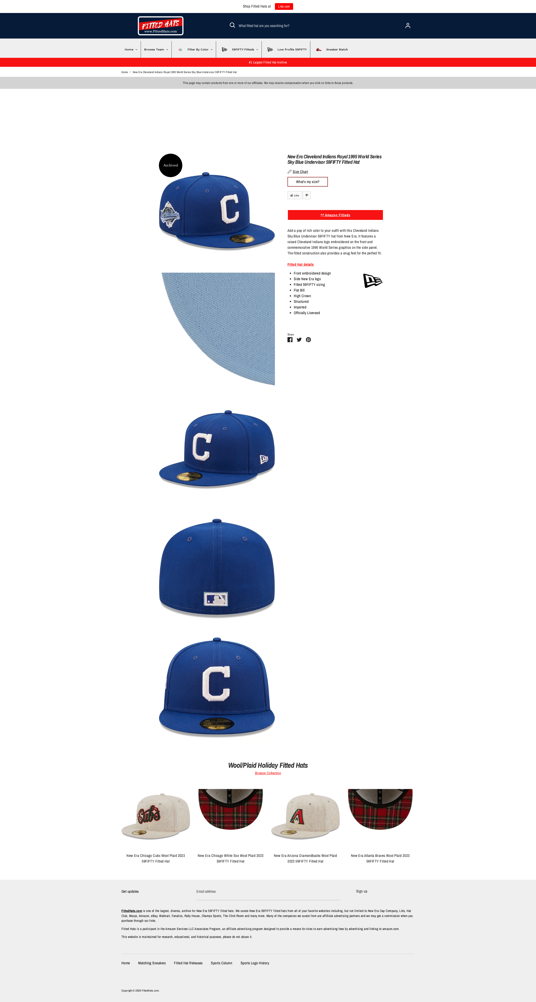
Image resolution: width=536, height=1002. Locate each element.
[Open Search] (232, 25)
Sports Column (221, 963)
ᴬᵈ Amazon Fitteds (335, 215)
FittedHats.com (150, 990)
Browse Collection (268, 773)
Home (125, 963)
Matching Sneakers (152, 963)
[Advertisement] (125, 118)
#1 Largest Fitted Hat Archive (268, 62)
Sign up (361, 891)
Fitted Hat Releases (188, 963)
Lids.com (284, 6)
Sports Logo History (255, 963)
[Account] (408, 24)
